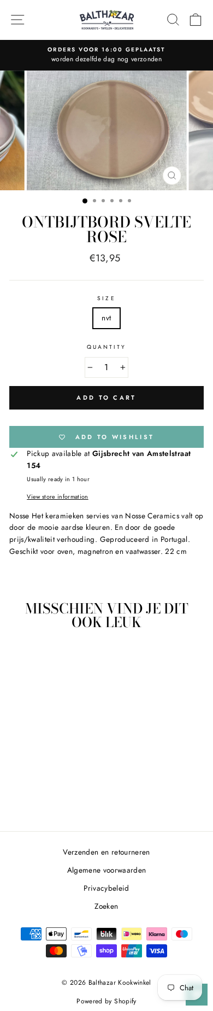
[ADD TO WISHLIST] (69, 659)
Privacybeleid (106, 888)
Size (106, 298)
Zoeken (106, 906)
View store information (57, 496)
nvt (106, 317)
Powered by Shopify (106, 1001)
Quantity (106, 347)
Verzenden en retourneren (106, 851)
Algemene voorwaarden (106, 869)
